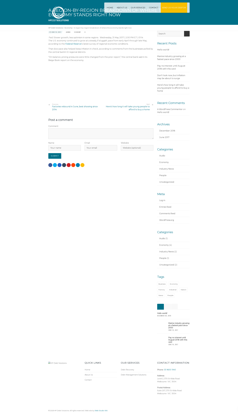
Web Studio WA (101, 411)
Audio (162, 156)
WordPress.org (166, 220)
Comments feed (167, 213)
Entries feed (165, 207)
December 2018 (167, 131)
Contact (153, 7)
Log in (162, 200)
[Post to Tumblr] (64, 165)
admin (68, 32)
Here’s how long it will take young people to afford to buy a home (128, 108)
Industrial (172, 290)
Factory (162, 290)
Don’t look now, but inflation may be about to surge (171, 77)
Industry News (166, 169)
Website (125, 143)
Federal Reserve (73, 44)
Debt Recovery (127, 370)
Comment (53, 126)
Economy (77, 32)
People (162, 175)
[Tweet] (55, 165)
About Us (122, 7)
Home (110, 7)
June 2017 (164, 137)
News (161, 295)
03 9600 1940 (170, 370)
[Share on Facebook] (50, 165)
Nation (183, 290)
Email (87, 143)
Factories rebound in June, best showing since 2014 (75, 107)
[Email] (82, 165)
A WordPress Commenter (170, 109)
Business (162, 284)
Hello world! (163, 50)
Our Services (138, 7)
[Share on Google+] (59, 165)
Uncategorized (166, 182)
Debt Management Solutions (133, 375)
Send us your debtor (174, 7)
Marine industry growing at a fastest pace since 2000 (171, 57)
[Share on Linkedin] (73, 165)
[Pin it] (69, 165)
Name (51, 143)
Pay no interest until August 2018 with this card (171, 67)
